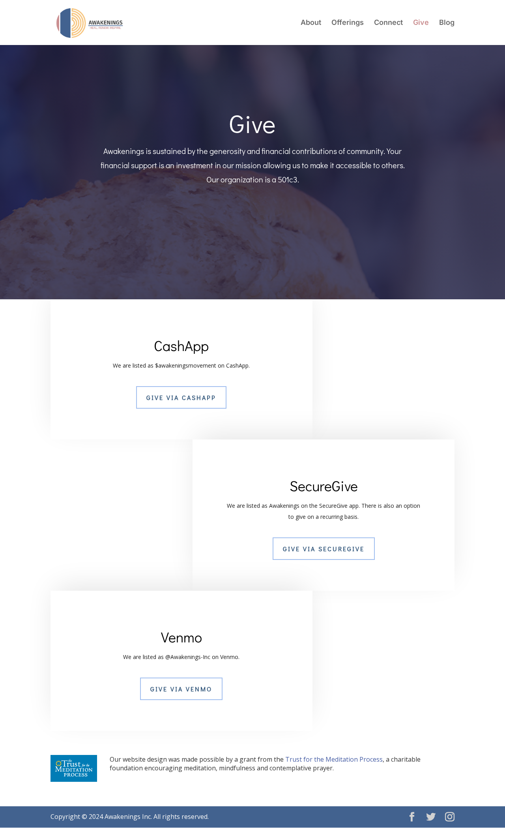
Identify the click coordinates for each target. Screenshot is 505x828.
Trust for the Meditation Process (334, 759)
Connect (388, 23)
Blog (446, 23)
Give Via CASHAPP (181, 397)
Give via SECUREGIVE (324, 548)
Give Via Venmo (181, 689)
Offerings (347, 23)
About (311, 23)
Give (421, 23)
